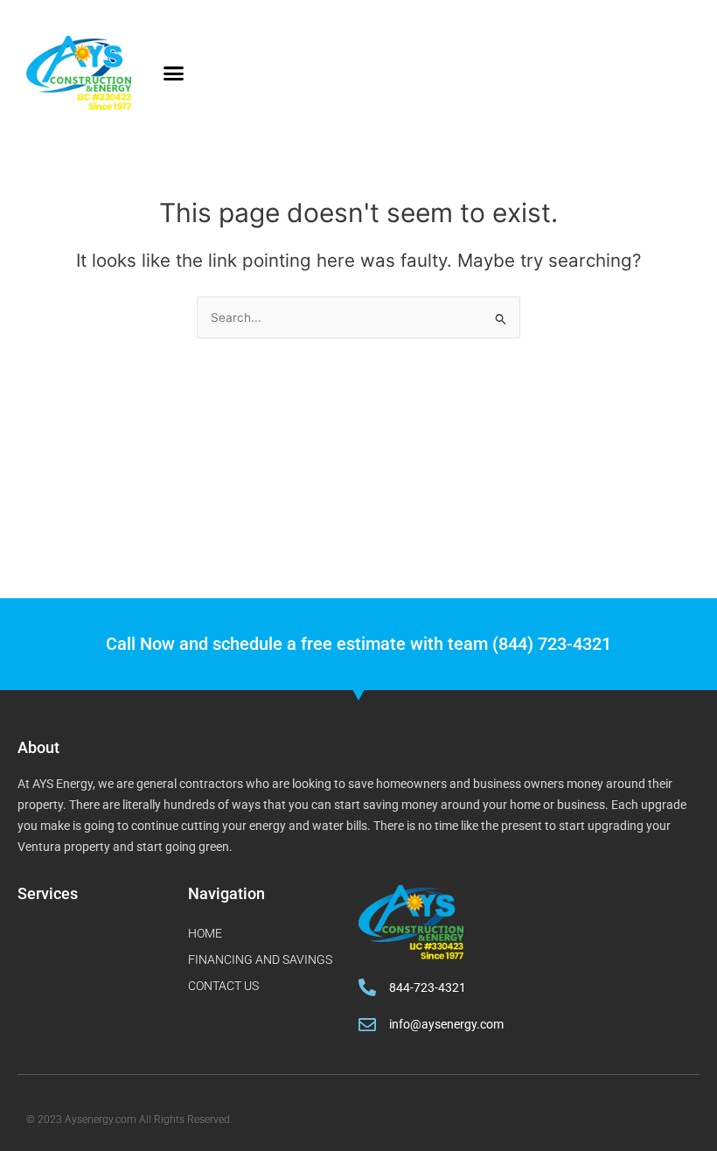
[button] (174, 73)
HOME (205, 933)
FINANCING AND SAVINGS (260, 959)
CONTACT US (223, 986)
